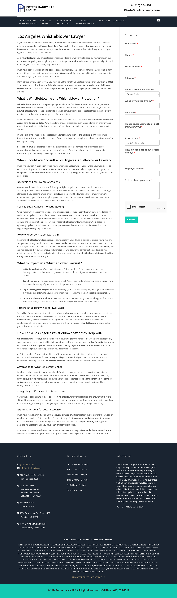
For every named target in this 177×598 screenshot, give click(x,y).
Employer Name (135, 168)
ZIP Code (130, 112)
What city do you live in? (139, 101)
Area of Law (132, 138)
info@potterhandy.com (143, 10)
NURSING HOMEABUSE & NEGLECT (28, 22)
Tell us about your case (138, 180)
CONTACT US (98, 577)
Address (130, 78)
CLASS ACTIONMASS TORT (63, 22)
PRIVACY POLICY (80, 577)
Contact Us (119, 20)
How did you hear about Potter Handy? (142, 151)
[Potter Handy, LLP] (36, 8)
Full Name (131, 43)
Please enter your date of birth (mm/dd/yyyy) (142, 125)
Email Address (133, 66)
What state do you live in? (140, 89)
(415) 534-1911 (143, 5)
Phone (129, 55)
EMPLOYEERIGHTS (45, 22)
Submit (131, 219)
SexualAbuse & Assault (85, 22)
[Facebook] (158, 20)
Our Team (104, 20)
